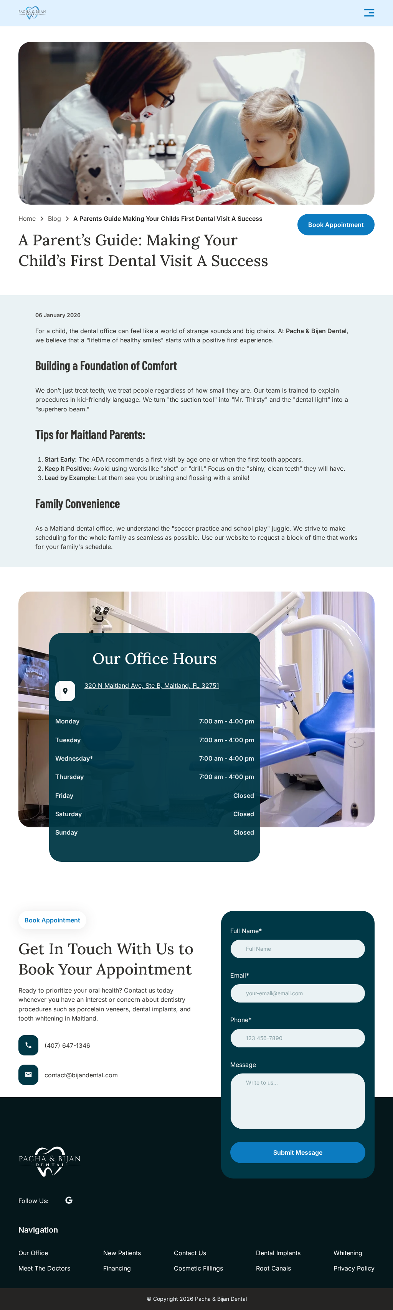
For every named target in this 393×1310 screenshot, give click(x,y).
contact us (190, 1253)
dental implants (278, 1253)
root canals (273, 1268)
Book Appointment (336, 224)
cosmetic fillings (198, 1268)
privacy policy (354, 1268)
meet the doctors (44, 1268)
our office (33, 1253)
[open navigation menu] (369, 13)
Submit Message (297, 1152)
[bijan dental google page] (69, 1200)
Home (27, 218)
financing (117, 1268)
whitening (348, 1253)
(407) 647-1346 (67, 1045)
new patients (122, 1253)
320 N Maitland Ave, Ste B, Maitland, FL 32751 (151, 685)
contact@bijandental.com (81, 1075)
